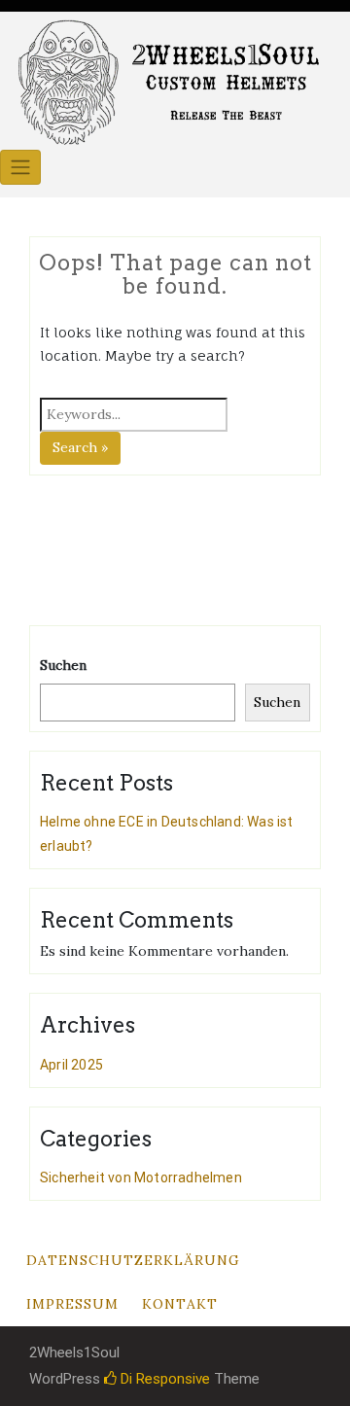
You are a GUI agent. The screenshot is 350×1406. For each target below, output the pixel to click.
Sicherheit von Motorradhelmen (141, 1177)
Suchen (63, 665)
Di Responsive (163, 1379)
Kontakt (180, 1304)
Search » (80, 447)
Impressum (72, 1304)
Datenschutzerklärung (133, 1260)
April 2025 (71, 1064)
